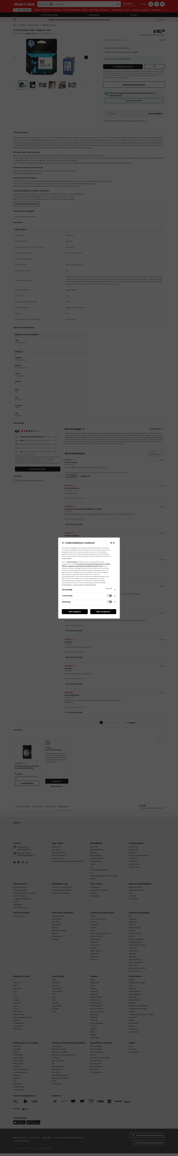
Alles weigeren (75, 611)
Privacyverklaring (67, 585)
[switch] (109, 595)
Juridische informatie (90, 585)
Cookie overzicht (78, 585)
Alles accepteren (103, 611)
